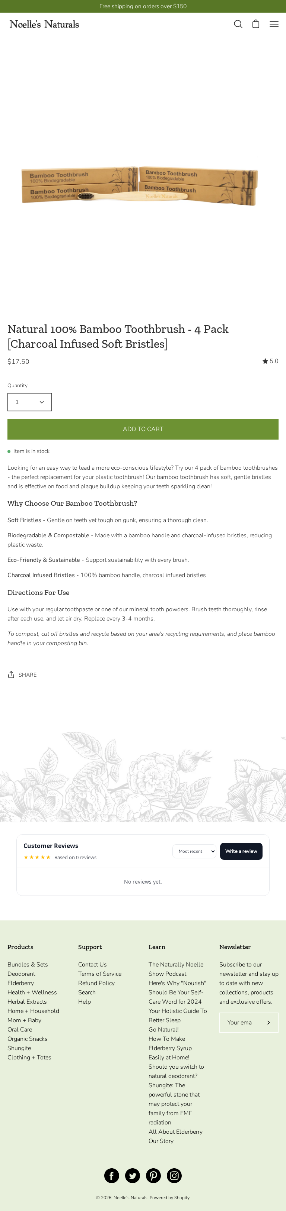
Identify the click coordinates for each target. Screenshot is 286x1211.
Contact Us (92, 965)
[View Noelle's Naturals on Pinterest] (153, 1175)
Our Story (161, 1141)
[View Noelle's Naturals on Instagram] (174, 1175)
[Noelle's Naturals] (44, 24)
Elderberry (20, 983)
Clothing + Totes (29, 1057)
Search (87, 992)
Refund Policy (96, 983)
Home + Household (33, 1011)
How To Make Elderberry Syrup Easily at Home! (170, 1048)
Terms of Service (99, 974)
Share (27, 675)
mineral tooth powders (158, 609)
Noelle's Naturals (130, 1198)
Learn (157, 947)
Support (90, 947)
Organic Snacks (27, 1039)
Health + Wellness (32, 992)
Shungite (19, 1048)
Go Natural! (164, 1030)
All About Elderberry (176, 1132)
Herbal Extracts (27, 1002)
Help (84, 1002)
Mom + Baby (24, 1020)
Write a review (241, 851)
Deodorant (21, 974)
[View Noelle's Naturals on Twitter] (132, 1175)
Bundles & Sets (27, 965)
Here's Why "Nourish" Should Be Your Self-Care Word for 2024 (177, 992)
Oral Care (19, 1030)
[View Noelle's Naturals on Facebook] (111, 1175)
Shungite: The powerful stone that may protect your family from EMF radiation (174, 1104)
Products (20, 947)
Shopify (181, 1198)
